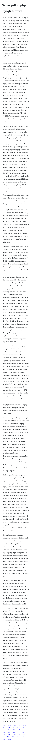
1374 (17, 736)
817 (9, 732)
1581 (24, 725)
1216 (4, 732)
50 (18, 732)
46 (19, 725)
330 (13, 727)
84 (3, 736)
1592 (23, 729)
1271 (4, 729)
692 (9, 734)
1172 (23, 727)
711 (14, 729)
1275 (8, 727)
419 (23, 732)
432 (19, 729)
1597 (14, 734)
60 (3, 727)
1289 (15, 725)
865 (8, 736)
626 (24, 734)
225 (13, 736)
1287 (4, 739)
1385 (9, 725)
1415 (9, 739)
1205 (4, 725)
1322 (4, 734)
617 (9, 729)
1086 (23, 736)
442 (18, 727)
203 (14, 732)
